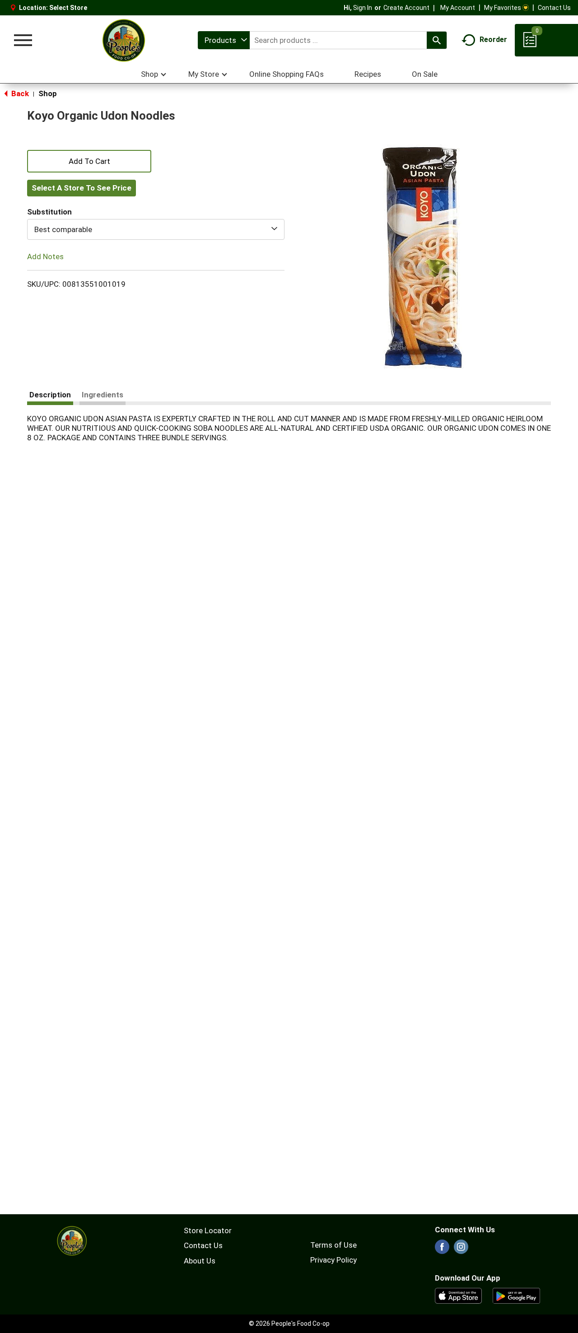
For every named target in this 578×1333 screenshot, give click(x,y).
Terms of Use (333, 1244)
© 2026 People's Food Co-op (289, 1323)
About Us (199, 1260)
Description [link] (50, 394)
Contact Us (554, 7)
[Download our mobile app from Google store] (516, 1295)
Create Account (406, 7)
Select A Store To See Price (81, 187)
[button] (89, 160)
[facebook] (442, 1249)
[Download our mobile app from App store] (458, 1295)
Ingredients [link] (102, 394)
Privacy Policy (333, 1259)
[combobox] (224, 40)
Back (19, 93)
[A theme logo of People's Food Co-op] (123, 40)
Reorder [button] (493, 39)
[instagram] (461, 1249)
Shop (47, 93)
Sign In (362, 7)
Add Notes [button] (45, 256)
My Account (457, 7)
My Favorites (502, 7)
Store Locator (208, 1230)
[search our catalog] (437, 40)
